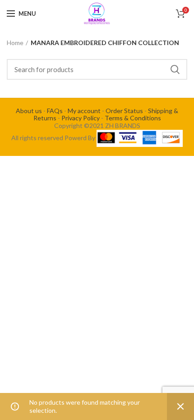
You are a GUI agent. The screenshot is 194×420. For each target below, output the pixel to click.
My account (84, 110)
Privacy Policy (80, 118)
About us (29, 110)
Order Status (124, 110)
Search (175, 69)
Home (15, 42)
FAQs (55, 110)
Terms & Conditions (133, 118)
